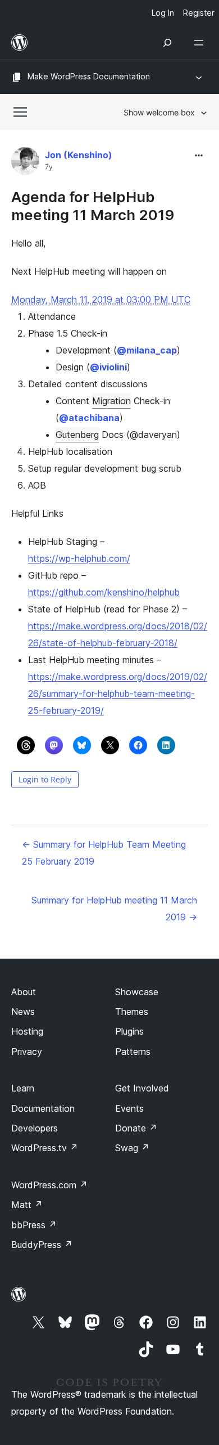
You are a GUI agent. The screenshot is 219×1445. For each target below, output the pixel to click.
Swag (132, 1147)
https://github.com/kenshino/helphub (104, 592)
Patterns (132, 1051)
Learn (22, 1088)
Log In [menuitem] (163, 12)
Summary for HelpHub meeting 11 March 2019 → (114, 908)
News (23, 1011)
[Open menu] (201, 43)
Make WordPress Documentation (89, 76)
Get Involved (142, 1088)
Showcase (136, 991)
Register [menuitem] (199, 12)
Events (129, 1108)
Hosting (27, 1031)
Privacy (26, 1051)
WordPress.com (49, 1185)
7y (49, 167)
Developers (34, 1128)
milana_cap (147, 350)
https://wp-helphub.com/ (79, 558)
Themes (131, 1011)
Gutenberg (77, 434)
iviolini (108, 367)
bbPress (34, 1225)
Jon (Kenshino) (78, 154)
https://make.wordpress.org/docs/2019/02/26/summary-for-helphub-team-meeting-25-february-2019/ (117, 693)
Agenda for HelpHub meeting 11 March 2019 (92, 205)
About (23, 991)
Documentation (43, 1108)
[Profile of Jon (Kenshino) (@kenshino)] (25, 163)
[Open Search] (167, 43)
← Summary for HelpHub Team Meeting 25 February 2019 (104, 853)
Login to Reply (45, 779)
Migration (111, 400)
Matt (27, 1204)
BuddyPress (41, 1244)
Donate (136, 1128)
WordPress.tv (44, 1147)
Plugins (129, 1031)
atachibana (89, 417)
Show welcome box (159, 112)
